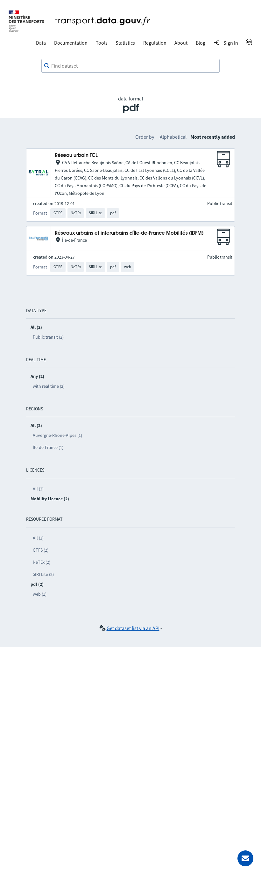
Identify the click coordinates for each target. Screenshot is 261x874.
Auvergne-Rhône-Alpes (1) (57, 435)
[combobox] (130, 66)
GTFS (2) (40, 550)
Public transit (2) (48, 337)
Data (41, 43)
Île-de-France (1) (48, 447)
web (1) (39, 594)
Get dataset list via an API (133, 628)
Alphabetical (173, 137)
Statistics (125, 43)
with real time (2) (49, 386)
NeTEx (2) (41, 562)
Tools (102, 43)
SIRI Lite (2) (43, 574)
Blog (200, 43)
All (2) (38, 489)
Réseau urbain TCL (76, 155)
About (180, 43)
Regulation (154, 43)
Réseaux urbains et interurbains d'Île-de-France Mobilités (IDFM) (129, 233)
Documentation (71, 43)
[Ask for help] (245, 858)
